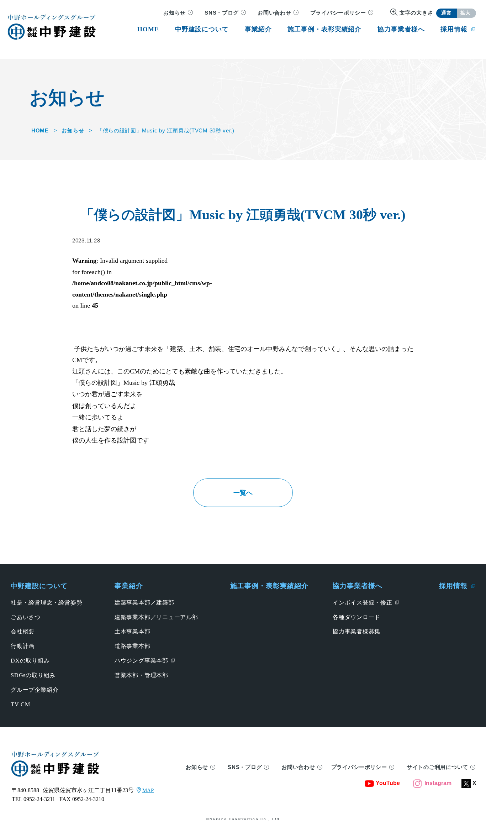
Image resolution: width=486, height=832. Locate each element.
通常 (446, 13)
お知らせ (174, 13)
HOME (40, 131)
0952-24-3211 (39, 799)
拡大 (465, 13)
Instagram (437, 783)
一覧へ (243, 492)
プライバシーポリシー (338, 13)
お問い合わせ (274, 13)
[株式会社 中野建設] (51, 27)
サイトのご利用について (437, 767)
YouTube (388, 783)
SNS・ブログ (222, 13)
